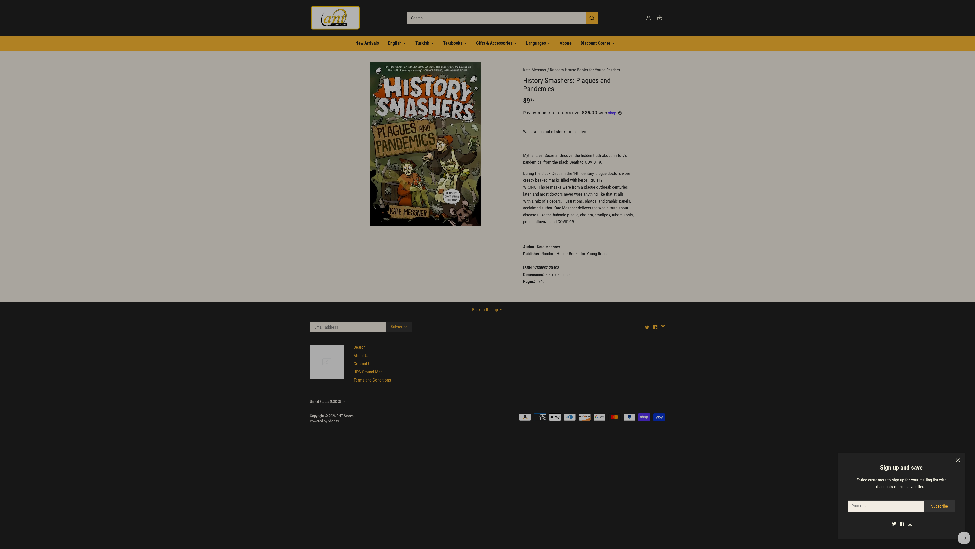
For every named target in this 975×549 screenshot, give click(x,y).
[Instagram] (910, 524)
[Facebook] (902, 524)
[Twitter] (894, 524)
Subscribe (939, 506)
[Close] (957, 460)
